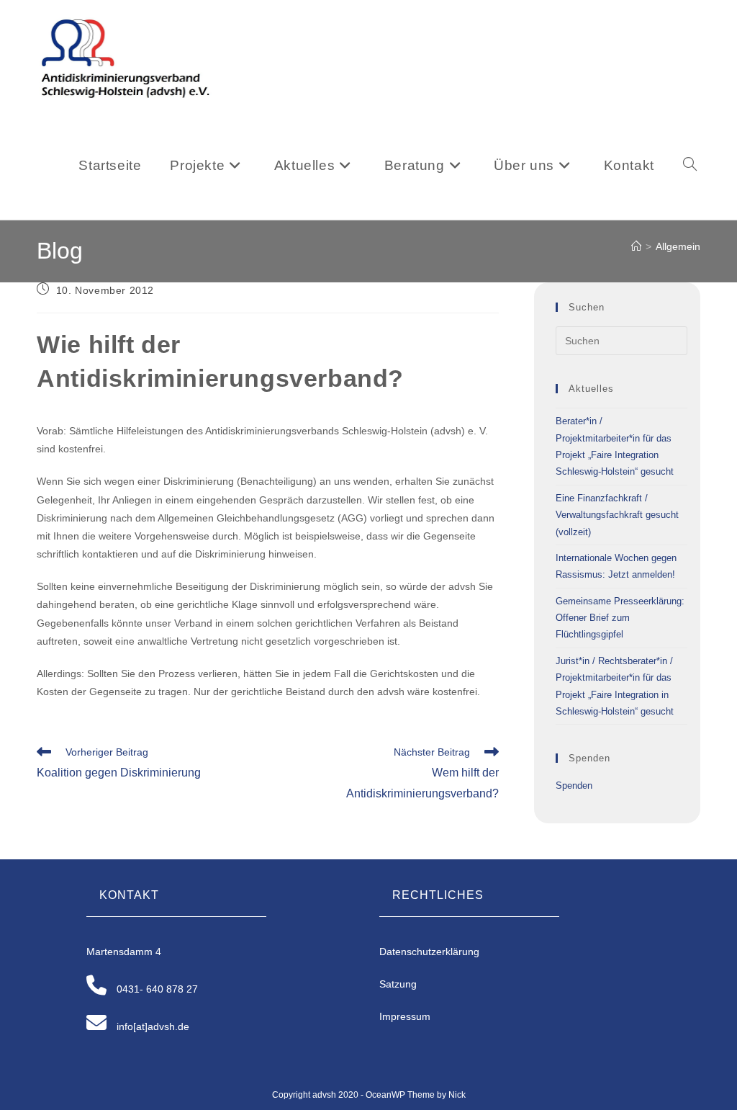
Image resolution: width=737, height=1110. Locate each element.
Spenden (574, 785)
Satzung (398, 984)
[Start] (636, 246)
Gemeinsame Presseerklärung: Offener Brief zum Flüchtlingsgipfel (620, 618)
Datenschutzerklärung (429, 951)
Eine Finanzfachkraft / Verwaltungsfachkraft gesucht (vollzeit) (617, 515)
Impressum (404, 1016)
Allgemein (678, 246)
